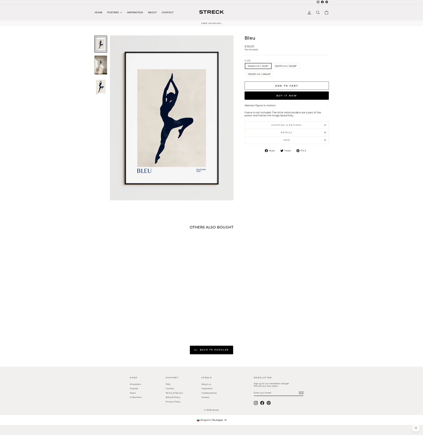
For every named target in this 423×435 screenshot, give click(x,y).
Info (286, 140)
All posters (135, 384)
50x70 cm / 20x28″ (286, 66)
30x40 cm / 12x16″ (258, 66)
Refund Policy (173, 397)
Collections (136, 397)
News (133, 393)
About (152, 12)
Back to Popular (214, 350)
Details (286, 132)
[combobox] (211, 420)
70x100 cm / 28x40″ (259, 74)
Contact (167, 12)
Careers (205, 397)
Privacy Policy (173, 401)
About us (206, 384)
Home (98, 12)
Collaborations (209, 393)
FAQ (168, 384)
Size (248, 60)
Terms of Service (174, 393)
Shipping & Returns (286, 125)
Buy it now (286, 95)
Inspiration (135, 12)
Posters (113, 12)
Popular (134, 388)
